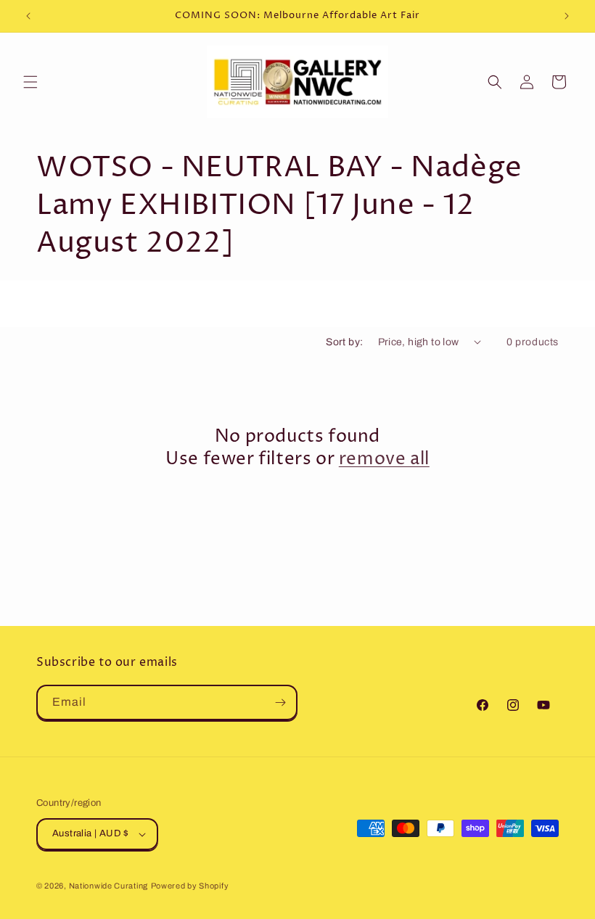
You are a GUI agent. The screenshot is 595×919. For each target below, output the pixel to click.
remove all (384, 459)
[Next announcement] (567, 16)
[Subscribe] (280, 702)
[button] (30, 82)
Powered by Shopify (190, 885)
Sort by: (344, 342)
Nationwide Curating (108, 885)
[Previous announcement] (28, 16)
